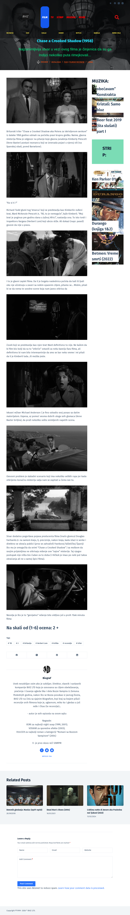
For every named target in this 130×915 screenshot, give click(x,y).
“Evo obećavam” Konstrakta (106, 89)
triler (79, 643)
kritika (55, 643)
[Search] (117, 17)
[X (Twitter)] (119, 3)
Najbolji (97, 33)
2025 (27, 33)
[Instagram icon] (52, 750)
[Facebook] (115, 3)
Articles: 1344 (47, 756)
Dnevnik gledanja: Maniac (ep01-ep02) (24, 810)
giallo (44, 33)
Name (21, 850)
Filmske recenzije (76, 62)
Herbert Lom (41, 643)
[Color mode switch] (110, 3)
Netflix (78, 33)
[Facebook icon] (42, 750)
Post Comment (26, 883)
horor (61, 33)
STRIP (60, 17)
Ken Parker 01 (104, 179)
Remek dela (116, 33)
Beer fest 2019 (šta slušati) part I (109, 126)
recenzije (9, 33)
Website (87, 850)
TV (52, 17)
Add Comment (26, 859)
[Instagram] (123, 3)
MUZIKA (71, 17)
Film (44, 17)
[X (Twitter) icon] (47, 750)
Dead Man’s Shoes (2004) (58, 810)
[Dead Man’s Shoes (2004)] (65, 795)
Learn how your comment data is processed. (81, 888)
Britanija (27, 643)
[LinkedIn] (77, 655)
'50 (10, 643)
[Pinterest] (57, 655)
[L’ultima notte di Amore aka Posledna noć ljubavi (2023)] (105, 795)
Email (54, 850)
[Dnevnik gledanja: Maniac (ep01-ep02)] (24, 795)
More (82, 17)
